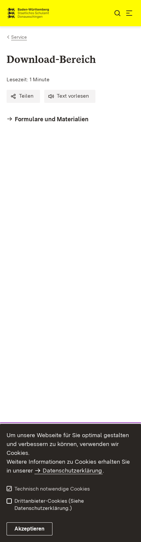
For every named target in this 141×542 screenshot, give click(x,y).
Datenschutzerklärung (72, 470)
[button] (23, 96)
